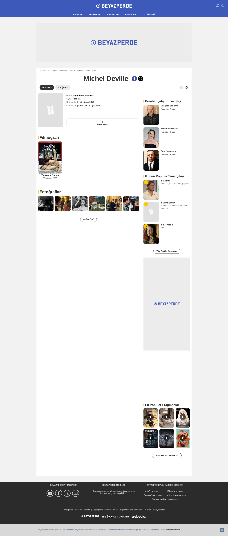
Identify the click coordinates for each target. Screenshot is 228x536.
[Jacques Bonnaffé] (151, 115)
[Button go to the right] (186, 87)
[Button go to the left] (181, 87)
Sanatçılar (53, 71)
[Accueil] (114, 6)
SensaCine (149, 495)
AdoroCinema (174, 495)
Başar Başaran (168, 203)
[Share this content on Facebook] (134, 78)
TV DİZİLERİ (148, 14)
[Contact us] (76, 493)
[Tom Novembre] (151, 160)
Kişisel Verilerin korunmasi (131, 510)
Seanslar (95, 14)
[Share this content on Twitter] (140, 78)
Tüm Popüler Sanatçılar (166, 251)
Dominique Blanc (169, 128)
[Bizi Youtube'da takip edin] (50, 493)
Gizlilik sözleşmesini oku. (170, 530)
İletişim (87, 510)
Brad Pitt (165, 181)
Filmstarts (172, 491)
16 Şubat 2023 (81, 105)
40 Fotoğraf (88, 219)
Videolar (130, 14)
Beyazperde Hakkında (72, 510)
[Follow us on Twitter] (68, 493)
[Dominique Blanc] (151, 137)
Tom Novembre (168, 151)
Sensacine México (161, 499)
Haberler (113, 14)
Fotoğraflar (50, 192)
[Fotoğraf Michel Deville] (46, 203)
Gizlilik (148, 510)
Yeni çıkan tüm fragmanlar (166, 455)
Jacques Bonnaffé (169, 106)
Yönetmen (63, 71)
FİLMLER (78, 14)
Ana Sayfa (43, 71)
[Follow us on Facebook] (59, 493)
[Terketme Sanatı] (50, 157)
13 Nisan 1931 (87, 102)
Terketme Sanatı (50, 175)
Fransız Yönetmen (76, 71)
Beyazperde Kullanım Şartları (105, 510)
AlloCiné (149, 491)
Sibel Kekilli (167, 225)
